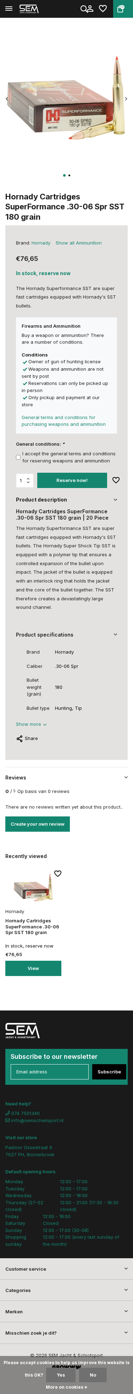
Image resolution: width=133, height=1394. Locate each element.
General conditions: (40, 444)
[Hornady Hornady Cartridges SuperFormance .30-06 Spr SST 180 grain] (33, 888)
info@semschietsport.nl (37, 1120)
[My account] (90, 9)
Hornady (41, 243)
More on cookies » (66, 1387)
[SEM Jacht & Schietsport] (38, 9)
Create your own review (38, 824)
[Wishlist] (103, 9)
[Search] (85, 8)
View (33, 968)
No (93, 1375)
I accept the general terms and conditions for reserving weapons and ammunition (69, 457)
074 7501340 (25, 1113)
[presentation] (7, 99)
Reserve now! (72, 480)
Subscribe (109, 1071)
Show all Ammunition (79, 243)
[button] (64, 175)
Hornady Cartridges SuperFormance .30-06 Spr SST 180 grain (32, 926)
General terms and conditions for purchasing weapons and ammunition (64, 420)
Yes (61, 1375)
